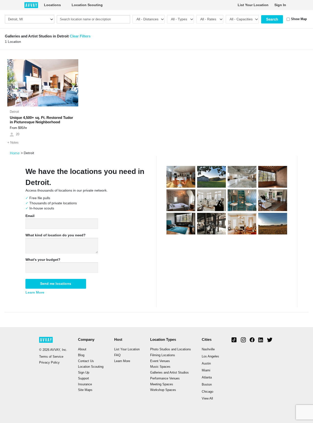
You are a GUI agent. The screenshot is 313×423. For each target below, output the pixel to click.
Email (29, 216)
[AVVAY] (31, 5)
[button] (12, 83)
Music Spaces (160, 366)
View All (207, 398)
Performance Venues (165, 378)
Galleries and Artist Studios (169, 372)
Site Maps (85, 390)
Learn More (34, 292)
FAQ (117, 355)
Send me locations (55, 284)
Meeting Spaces (161, 384)
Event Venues (160, 361)
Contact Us (86, 361)
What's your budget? (42, 260)
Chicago (207, 391)
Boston (207, 384)
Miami (206, 370)
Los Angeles (210, 356)
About (82, 349)
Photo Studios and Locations (170, 349)
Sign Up (83, 372)
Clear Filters (80, 36)
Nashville (208, 349)
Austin (206, 363)
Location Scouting (87, 5)
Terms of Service (51, 356)
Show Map (299, 19)
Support (83, 378)
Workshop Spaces (163, 390)
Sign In (280, 5)
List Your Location (253, 5)
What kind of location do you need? (55, 235)
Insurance (85, 384)
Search (272, 19)
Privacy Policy (49, 362)
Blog (81, 355)
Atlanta (207, 377)
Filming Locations (162, 355)
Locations (52, 5)
